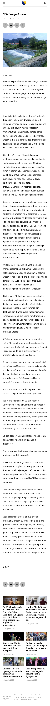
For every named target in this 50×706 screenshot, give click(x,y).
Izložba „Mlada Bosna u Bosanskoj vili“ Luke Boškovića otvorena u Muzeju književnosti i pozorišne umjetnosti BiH (36, 613)
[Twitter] (11, 25)
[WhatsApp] (22, 25)
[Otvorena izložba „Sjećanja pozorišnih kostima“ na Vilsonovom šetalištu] (13, 661)
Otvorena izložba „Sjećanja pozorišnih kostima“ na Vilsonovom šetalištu (12, 672)
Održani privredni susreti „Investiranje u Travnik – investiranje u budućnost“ (36, 647)
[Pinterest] (16, 25)
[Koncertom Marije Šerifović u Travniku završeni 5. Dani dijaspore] (13, 636)
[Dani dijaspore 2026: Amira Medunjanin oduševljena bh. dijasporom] (36, 661)
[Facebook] (5, 25)
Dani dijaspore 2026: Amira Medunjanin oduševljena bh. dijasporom (36, 672)
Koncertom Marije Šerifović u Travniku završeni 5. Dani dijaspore (12, 647)
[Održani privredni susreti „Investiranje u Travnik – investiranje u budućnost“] (36, 636)
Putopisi (5, 19)
